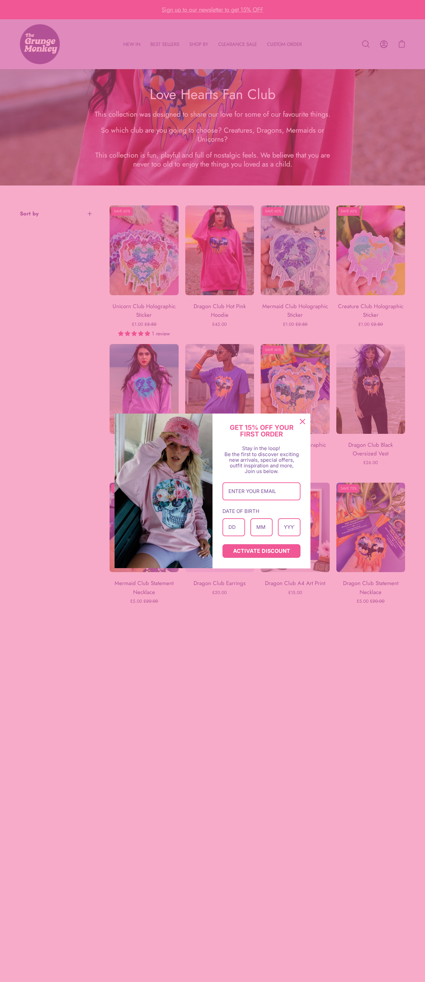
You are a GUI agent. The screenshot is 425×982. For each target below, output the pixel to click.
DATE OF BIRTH (240, 511)
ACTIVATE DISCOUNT (261, 551)
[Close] (302, 422)
